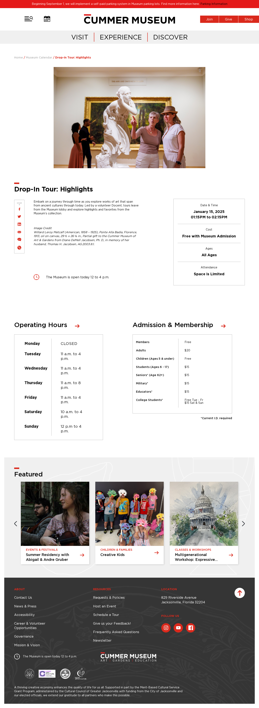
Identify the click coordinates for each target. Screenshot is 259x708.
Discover (170, 37)
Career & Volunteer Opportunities (29, 626)
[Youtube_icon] (178, 628)
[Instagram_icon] (166, 628)
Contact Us (23, 597)
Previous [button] (15, 523)
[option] (55, 524)
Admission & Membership (173, 325)
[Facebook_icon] (190, 628)
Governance (24, 636)
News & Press (25, 606)
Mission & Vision (27, 645)
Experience (121, 37)
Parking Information (213, 3)
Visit (79, 37)
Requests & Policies (109, 597)
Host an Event (104, 606)
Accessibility (24, 615)
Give (228, 19)
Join (209, 19)
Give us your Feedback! (112, 623)
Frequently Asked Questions (116, 632)
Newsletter (102, 640)
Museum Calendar (39, 57)
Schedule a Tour (106, 615)
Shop (248, 19)
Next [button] (243, 523)
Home (18, 57)
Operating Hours (40, 325)
